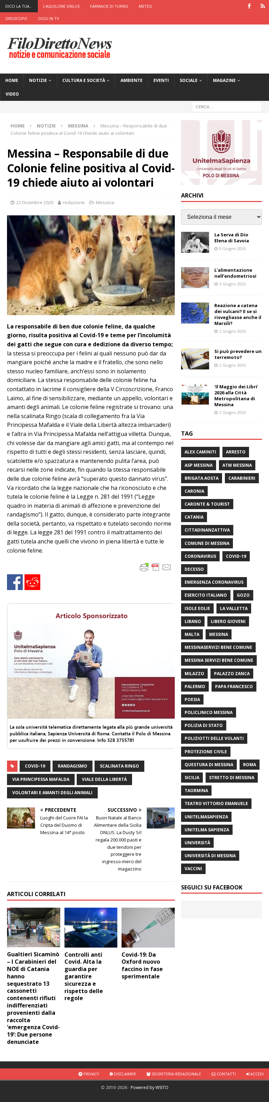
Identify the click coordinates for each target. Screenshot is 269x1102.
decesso (194, 569)
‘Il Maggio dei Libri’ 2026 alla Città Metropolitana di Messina (236, 395)
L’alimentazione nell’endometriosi (235, 273)
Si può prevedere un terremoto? (238, 354)
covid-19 (35, 766)
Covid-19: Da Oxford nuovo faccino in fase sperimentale (142, 965)
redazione (74, 202)
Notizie (38, 80)
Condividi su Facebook (15, 582)
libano (193, 621)
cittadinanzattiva (207, 530)
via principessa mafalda (40, 779)
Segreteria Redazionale (176, 1073)
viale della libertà (104, 779)
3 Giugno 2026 (232, 283)
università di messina (210, 856)
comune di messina (207, 543)
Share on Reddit (32, 582)
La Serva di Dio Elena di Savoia (231, 237)
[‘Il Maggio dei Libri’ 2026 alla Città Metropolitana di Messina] (195, 394)
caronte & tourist (207, 504)
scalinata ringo (119, 766)
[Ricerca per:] (227, 106)
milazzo (194, 674)
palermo (195, 686)
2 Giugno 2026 (232, 331)
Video (12, 94)
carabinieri (241, 478)
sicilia (192, 778)
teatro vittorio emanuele (216, 803)
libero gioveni (228, 621)
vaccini (193, 869)
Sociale (189, 80)
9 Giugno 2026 (232, 248)
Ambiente (131, 80)
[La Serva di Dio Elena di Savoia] (195, 242)
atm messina (237, 465)
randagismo (72, 766)
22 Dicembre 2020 (34, 202)
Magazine (224, 80)
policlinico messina (209, 712)
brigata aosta (202, 478)
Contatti (225, 1073)
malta (192, 634)
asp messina (199, 465)
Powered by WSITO (149, 1087)
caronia (194, 491)
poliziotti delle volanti (214, 738)
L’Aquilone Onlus (61, 6)
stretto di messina (231, 778)
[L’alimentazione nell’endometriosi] (195, 277)
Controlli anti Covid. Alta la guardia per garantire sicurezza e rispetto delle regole (83, 976)
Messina (105, 202)
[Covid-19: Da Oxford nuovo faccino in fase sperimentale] (148, 928)
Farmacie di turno (109, 6)
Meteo (145, 6)
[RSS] (263, 6)
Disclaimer (124, 1073)
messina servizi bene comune (219, 660)
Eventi (161, 80)
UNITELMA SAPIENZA (207, 830)
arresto (236, 452)
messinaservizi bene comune (218, 647)
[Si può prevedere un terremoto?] (195, 358)
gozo (243, 595)
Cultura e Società (83, 80)
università (197, 843)
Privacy (90, 1073)
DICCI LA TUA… (19, 6)
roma (249, 765)
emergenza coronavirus (214, 582)
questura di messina (209, 765)
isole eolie (197, 608)
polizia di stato (204, 725)
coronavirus (200, 556)
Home (11, 80)
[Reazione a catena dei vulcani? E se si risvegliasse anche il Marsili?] (195, 313)
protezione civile (206, 752)
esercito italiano (206, 595)
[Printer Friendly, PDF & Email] (155, 566)
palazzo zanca (232, 674)
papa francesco (234, 686)
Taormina (196, 790)
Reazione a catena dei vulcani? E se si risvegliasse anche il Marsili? (237, 314)
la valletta (234, 608)
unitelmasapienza (206, 817)
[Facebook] (249, 6)
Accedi (256, 1073)
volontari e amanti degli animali (52, 793)
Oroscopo (16, 18)
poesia (192, 699)
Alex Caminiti (200, 452)
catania (194, 517)
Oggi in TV (48, 18)
